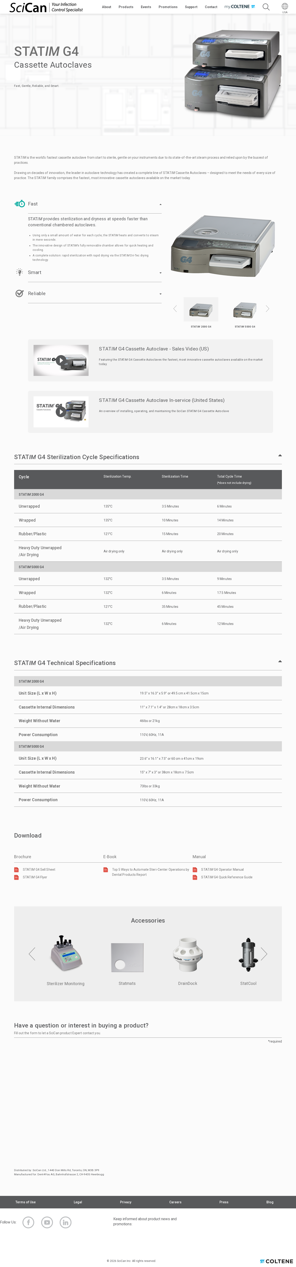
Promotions (168, 7)
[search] (266, 6)
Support (191, 7)
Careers (175, 1202)
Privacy (125, 1202)
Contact (211, 7)
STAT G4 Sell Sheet (39, 869)
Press (223, 1202)
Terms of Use (25, 1202)
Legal (78, 1202)
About (106, 7)
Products (126, 7)
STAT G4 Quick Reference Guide (226, 877)
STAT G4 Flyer (35, 877)
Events (146, 7)
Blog (270, 1202)
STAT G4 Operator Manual (222, 869)
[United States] (276, 1262)
